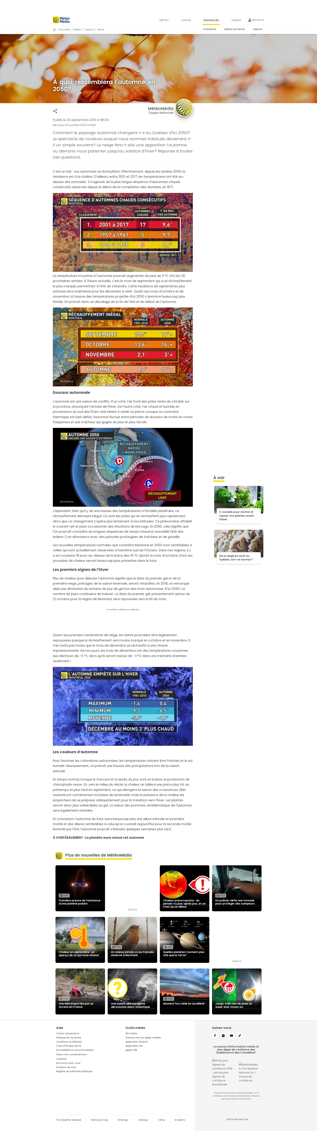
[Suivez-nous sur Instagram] (223, 1036)
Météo (77, 29)
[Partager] (55, 111)
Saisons (89, 29)
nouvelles (65, 29)
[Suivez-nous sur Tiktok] (240, 1036)
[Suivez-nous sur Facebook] (215, 1036)
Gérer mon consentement (71, 1054)
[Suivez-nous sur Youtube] (231, 1036)
